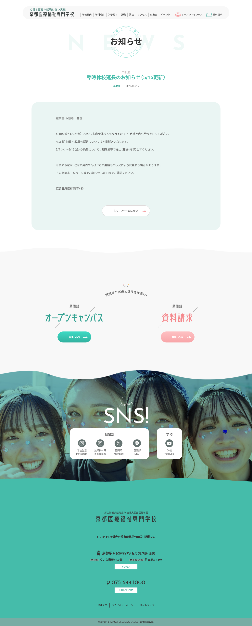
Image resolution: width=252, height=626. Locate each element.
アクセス (126, 566)
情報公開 (102, 605)
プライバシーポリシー (123, 605)
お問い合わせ (126, 589)
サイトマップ (147, 605)
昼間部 (116, 85)
